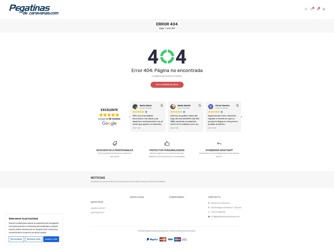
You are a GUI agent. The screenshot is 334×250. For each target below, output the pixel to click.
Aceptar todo (51, 239)
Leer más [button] (137, 128)
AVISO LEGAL (137, 197)
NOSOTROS (97, 202)
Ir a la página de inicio (167, 85)
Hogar (161, 28)
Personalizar (16, 239)
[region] (34, 229)
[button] (241, 117)
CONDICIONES (176, 197)
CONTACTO (214, 197)
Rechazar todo (34, 239)
